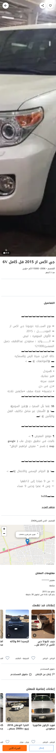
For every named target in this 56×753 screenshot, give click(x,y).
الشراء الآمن (14, 748)
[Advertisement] (28, 288)
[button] (27, 542)
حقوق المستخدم (19, 674)
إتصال (41, 748)
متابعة (52, 585)
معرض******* (48, 580)
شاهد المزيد (48, 507)
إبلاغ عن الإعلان (43, 674)
